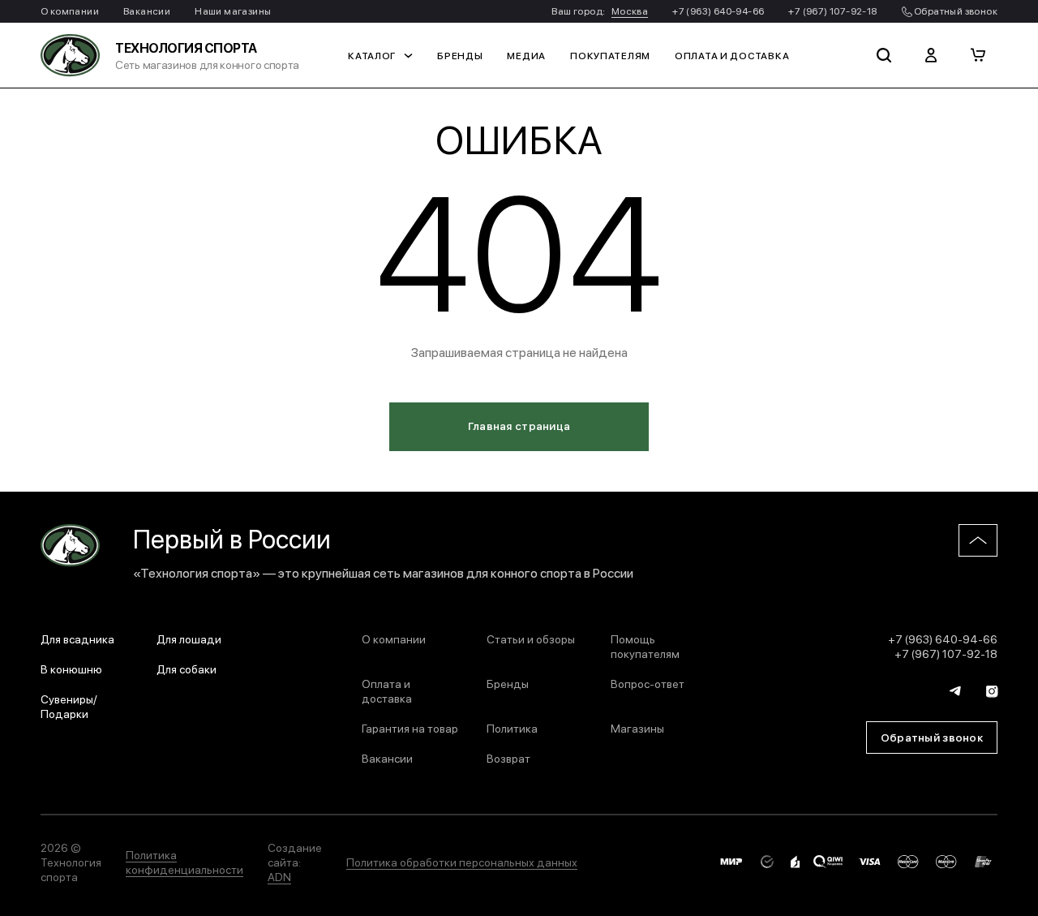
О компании (70, 10)
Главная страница (519, 425)
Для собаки (187, 668)
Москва (629, 10)
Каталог (372, 55)
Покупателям (610, 55)
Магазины (637, 727)
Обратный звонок (954, 10)
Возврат (508, 757)
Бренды (460, 55)
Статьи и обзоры (531, 638)
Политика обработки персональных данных (461, 861)
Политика (512, 727)
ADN (279, 876)
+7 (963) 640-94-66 (718, 10)
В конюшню (71, 668)
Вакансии (146, 10)
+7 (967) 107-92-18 (832, 10)
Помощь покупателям (645, 645)
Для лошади (189, 638)
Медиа (526, 55)
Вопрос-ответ (647, 683)
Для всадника (77, 638)
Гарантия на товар (410, 727)
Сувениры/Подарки (69, 705)
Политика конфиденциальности (184, 861)
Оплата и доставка (732, 55)
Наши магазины (233, 10)
